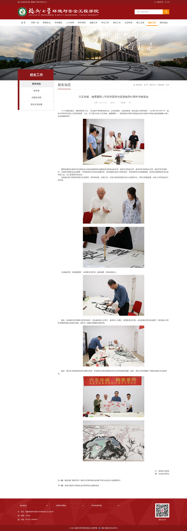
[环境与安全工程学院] (58, 11)
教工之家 (140, 23)
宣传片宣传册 (36, 104)
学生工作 (105, 23)
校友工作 (152, 23)
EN (168, 2)
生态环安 (128, 23)
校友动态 (36, 83)
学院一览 (35, 23)
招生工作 (117, 23)
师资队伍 (47, 23)
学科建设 (58, 23)
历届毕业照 (36, 97)
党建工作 (93, 23)
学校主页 (160, 2)
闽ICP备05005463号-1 (110, 528)
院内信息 (164, 23)
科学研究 (82, 23)
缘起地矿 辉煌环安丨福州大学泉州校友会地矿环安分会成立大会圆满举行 (93, 480)
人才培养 (70, 23)
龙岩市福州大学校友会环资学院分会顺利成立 (82, 485)
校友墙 (36, 91)
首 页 (23, 23)
